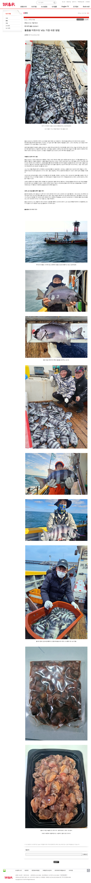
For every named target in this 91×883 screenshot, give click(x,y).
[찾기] (55, 3)
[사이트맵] (70, 870)
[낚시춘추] (9, 4)
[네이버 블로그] (4, 870)
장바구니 (74, 1)
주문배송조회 (81, 1)
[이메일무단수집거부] (47, 870)
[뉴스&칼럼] (44, 6)
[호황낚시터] (24, 6)
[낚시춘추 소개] (18, 870)
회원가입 (69, 1)
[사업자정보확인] (63, 875)
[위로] (88, 870)
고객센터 (87, 1)
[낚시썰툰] (54, 6)
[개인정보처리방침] (35, 870)
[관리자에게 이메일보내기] (60, 870)
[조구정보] (76, 6)
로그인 (63, 1)
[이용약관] (26, 870)
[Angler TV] (65, 6)
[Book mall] (85, 6)
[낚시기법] (34, 6)
